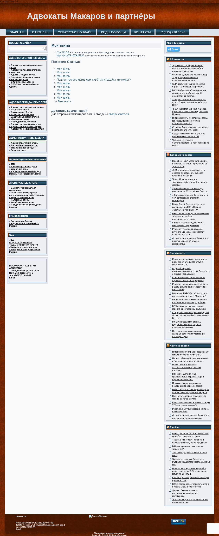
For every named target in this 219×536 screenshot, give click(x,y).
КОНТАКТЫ (142, 32)
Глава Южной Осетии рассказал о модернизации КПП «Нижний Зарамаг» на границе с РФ (188, 207)
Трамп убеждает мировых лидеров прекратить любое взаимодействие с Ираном (190, 112)
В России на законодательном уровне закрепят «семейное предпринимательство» (190, 216)
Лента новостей (179, 345)
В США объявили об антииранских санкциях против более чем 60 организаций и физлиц (189, 93)
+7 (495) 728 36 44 (172, 32)
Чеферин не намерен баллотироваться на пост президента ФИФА (190, 143)
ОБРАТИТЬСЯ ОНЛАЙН (75, 32)
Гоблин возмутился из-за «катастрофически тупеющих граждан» (186, 368)
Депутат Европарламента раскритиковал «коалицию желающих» (185, 493)
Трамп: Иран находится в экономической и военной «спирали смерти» (189, 182)
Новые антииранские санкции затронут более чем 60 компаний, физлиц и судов (188, 334)
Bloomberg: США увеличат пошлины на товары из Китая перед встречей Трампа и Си (190, 164)
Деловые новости (181, 154)
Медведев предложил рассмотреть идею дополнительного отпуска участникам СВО (189, 262)
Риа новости (177, 253)
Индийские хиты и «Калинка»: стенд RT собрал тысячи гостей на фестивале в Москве (190, 121)
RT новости (177, 59)
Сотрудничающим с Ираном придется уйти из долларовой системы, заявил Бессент (190, 315)
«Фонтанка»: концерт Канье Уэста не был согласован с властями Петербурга (190, 198)
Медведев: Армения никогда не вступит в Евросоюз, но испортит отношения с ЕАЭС (188, 232)
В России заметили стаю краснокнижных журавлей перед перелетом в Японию (188, 377)
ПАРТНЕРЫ (40, 32)
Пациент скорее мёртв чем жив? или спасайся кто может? (94, 79)
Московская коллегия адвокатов (109, 533)
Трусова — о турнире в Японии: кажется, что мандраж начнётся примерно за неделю (187, 68)
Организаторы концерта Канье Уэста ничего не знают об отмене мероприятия (190, 241)
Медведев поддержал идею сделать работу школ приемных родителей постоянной (190, 287)
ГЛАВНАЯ (16, 32)
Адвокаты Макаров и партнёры (91, 16)
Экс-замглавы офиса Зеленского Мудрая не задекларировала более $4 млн (191, 462)
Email (12, 278)
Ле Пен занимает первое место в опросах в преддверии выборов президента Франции (188, 173)
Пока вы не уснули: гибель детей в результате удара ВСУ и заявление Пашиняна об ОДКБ (189, 471)
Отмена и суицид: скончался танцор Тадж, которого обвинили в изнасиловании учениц (189, 78)
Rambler (174, 427)
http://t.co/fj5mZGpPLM (70, 55)
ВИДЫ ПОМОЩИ (113, 32)
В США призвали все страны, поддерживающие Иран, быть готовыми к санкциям (186, 325)
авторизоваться (119, 114)
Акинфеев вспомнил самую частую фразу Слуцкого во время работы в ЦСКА (189, 102)
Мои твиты (63, 68)
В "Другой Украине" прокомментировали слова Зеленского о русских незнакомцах (191, 271)
